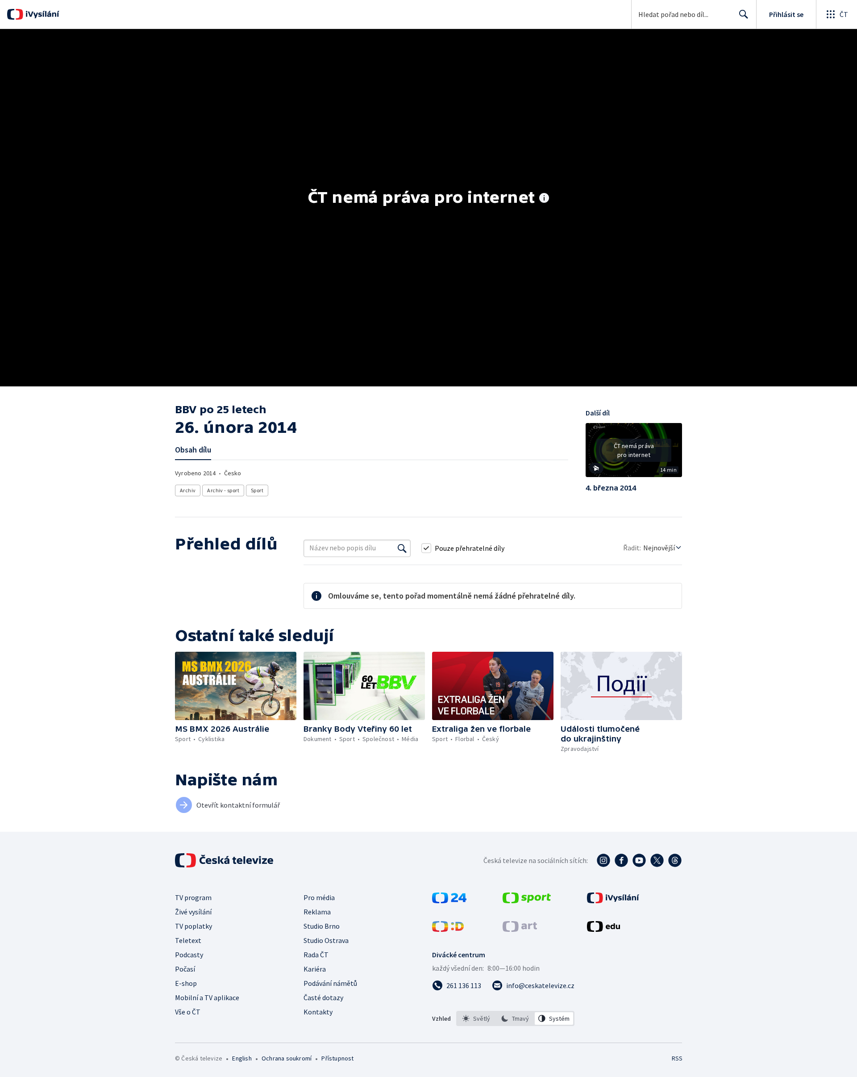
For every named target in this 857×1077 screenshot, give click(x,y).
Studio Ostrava (326, 940)
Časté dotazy (323, 997)
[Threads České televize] (675, 860)
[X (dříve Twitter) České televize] (657, 860)
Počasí (185, 968)
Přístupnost (337, 1058)
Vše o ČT (187, 1011)
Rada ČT (316, 954)
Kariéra (315, 968)
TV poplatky (193, 926)
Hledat (743, 14)
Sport (257, 490)
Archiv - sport (223, 490)
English (241, 1058)
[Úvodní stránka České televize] (225, 860)
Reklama (317, 911)
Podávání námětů (330, 983)
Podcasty (189, 954)
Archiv (188, 490)
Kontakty (318, 1011)
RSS (677, 1058)
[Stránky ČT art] (520, 929)
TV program (193, 897)
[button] (634, 453)
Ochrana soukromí (287, 1058)
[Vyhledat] (402, 548)
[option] (476, 1018)
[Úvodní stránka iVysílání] (41, 14)
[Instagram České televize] (603, 860)
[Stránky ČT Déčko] (448, 929)
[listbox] (515, 1018)
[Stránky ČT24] (449, 900)
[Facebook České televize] (621, 860)
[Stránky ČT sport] (527, 900)
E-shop (186, 983)
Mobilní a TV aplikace (207, 997)
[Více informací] (544, 198)
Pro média (319, 897)
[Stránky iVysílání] (613, 900)
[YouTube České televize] (639, 860)
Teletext (188, 940)
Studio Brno (322, 926)
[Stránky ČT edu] (603, 929)
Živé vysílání (193, 911)
